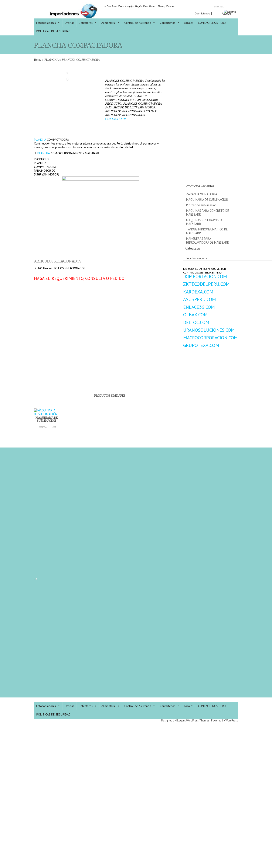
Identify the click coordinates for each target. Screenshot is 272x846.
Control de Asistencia (137, 23)
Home (37, 60)
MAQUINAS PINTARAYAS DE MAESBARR (204, 222)
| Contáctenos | (202, 13)
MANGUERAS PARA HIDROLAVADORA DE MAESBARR (207, 240)
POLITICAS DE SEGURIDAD (53, 31)
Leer (53, 427)
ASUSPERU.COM (199, 299)
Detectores (86, 23)
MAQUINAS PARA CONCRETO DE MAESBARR (207, 212)
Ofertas (69, 23)
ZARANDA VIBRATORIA (201, 194)
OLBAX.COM (195, 314)
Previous (37, 99)
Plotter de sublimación (201, 205)
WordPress (231, 720)
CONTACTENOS (115, 119)
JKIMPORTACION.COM (205, 276)
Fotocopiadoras (46, 23)
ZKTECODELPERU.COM (206, 284)
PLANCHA (51, 60)
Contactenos (167, 23)
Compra (43, 427)
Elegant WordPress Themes (192, 720)
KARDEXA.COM (198, 292)
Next (97, 99)
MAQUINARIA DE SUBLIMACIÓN (46, 419)
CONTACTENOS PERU (212, 23)
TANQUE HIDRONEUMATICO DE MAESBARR (207, 231)
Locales (189, 23)
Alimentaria (108, 23)
